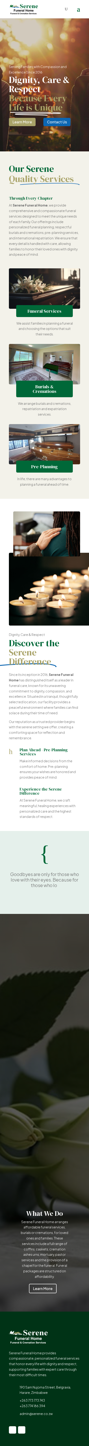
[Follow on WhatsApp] (21, 1430)
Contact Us (57, 121)
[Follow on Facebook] (12, 1430)
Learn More (22, 121)
